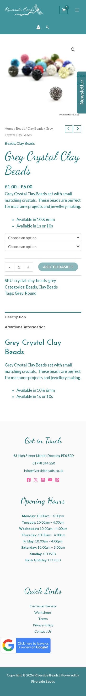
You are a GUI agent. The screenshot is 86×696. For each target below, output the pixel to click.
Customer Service (43, 606)
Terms (43, 619)
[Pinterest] (57, 480)
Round (31, 293)
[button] (47, 27)
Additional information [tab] (25, 327)
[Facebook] (29, 480)
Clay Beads (35, 128)
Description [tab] (15, 316)
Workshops (43, 612)
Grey (19, 293)
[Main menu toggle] (77, 10)
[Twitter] (36, 480)
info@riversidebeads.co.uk (43, 471)
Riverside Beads (43, 681)
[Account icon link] (38, 27)
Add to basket (58, 266)
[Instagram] (43, 480)
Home (9, 128)
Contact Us (43, 631)
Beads (20, 128)
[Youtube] (50, 480)
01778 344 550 (43, 463)
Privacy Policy (43, 625)
